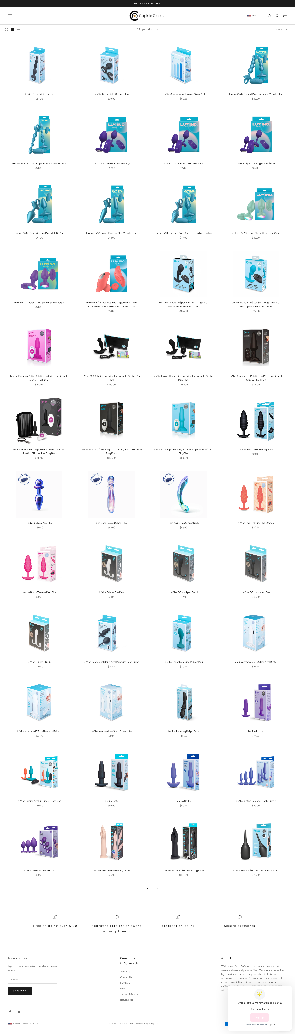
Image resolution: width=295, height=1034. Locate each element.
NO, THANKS (181, 547)
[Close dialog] (210, 482)
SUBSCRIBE (181, 537)
